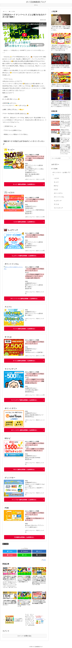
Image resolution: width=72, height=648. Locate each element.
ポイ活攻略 (6, 543)
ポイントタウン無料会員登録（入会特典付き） (24, 430)
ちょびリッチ (58, 200)
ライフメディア (58, 208)
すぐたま (56, 204)
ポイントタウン (58, 193)
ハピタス (56, 178)
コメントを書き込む (24, 636)
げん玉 (56, 189)
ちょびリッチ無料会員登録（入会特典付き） (24, 256)
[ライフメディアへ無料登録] (14, 387)
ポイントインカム (59, 197)
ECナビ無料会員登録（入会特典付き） (25, 469)
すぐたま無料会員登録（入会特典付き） (24, 361)
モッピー (56, 182)
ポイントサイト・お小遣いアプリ (61, 173)
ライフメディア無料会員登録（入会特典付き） (24, 400)
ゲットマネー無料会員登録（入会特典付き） (24, 500)
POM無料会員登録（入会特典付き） (24, 537)
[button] (69, 158)
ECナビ (56, 186)
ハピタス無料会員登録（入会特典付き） (24, 222)
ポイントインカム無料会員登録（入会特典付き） (24, 298)
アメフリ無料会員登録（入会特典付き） (24, 329)
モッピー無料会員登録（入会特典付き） (24, 184)
